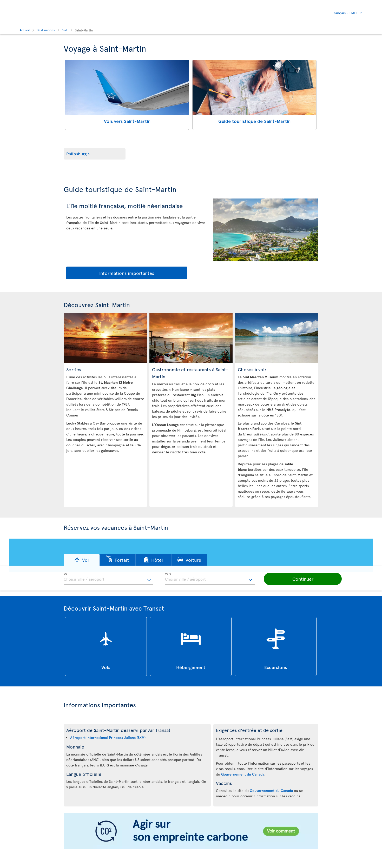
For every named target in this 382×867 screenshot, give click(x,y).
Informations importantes (126, 273)
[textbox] (108, 578)
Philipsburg (76, 153)
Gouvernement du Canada (242, 774)
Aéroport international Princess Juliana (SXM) (108, 737)
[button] (82, 560)
